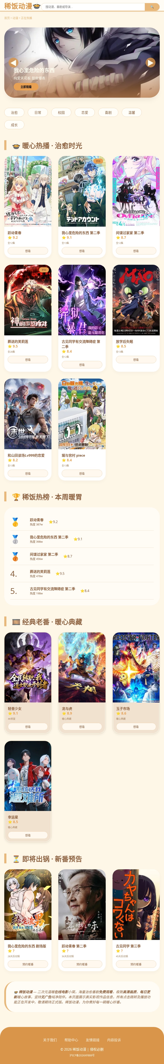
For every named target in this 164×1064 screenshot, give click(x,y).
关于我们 (50, 1040)
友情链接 (93, 1040)
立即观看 (26, 87)
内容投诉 (114, 1040)
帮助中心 (71, 1040)
